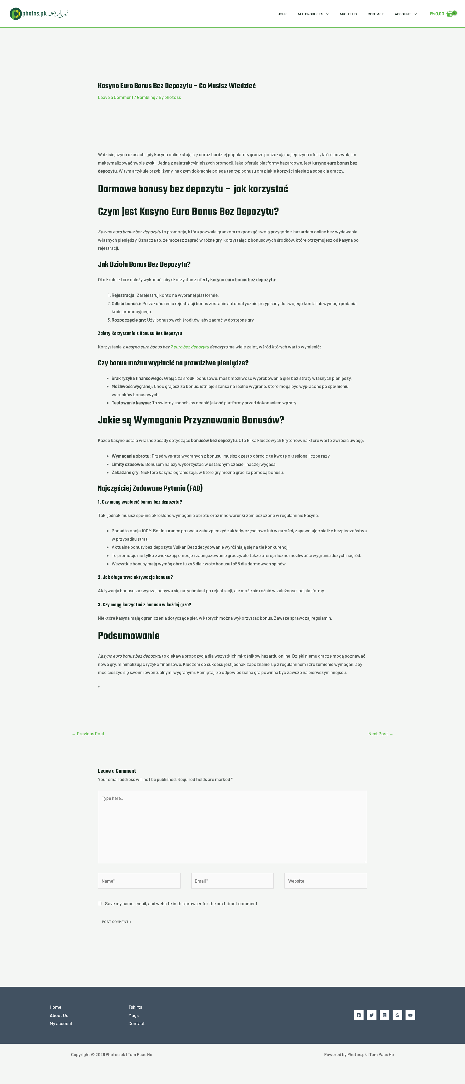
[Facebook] (359, 1015)
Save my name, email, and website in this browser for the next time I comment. (182, 903)
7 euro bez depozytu (189, 346)
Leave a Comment (115, 97)
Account (403, 14)
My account (61, 1023)
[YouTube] (410, 1015)
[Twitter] (371, 1015)
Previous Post (88, 733)
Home (282, 14)
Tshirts (135, 1007)
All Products (310, 14)
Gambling (146, 97)
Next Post (380, 733)
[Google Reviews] (397, 1015)
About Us (348, 14)
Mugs (133, 1015)
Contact (376, 14)
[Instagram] (384, 1015)
